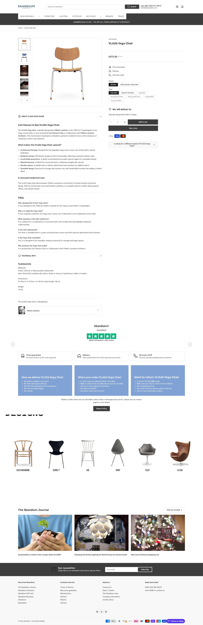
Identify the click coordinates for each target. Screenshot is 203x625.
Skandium (27, 621)
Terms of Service (67, 587)
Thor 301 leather (116, 101)
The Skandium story (110, 593)
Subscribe (145, 569)
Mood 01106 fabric (134, 97)
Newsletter (22, 603)
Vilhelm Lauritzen (33, 311)
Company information (111, 597)
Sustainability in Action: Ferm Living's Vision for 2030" (39, 555)
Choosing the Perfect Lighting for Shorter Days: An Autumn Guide (100, 555)
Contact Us (107, 587)
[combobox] (92, 6)
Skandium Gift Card (25, 593)
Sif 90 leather (149, 97)
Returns (63, 600)
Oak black (142, 93)
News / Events (108, 590)
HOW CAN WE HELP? (153, 587)
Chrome (113, 84)
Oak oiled (114, 93)
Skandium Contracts (26, 590)
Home (20, 28)
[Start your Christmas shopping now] (158, 533)
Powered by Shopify (38, 621)
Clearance (22, 600)
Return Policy (101, 409)
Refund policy (65, 593)
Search (133, 7)
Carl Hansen (113, 39)
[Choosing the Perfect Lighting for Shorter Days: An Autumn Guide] (101, 533)
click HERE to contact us (155, 590)
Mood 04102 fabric (117, 97)
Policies (63, 603)
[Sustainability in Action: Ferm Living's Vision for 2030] (45, 533)
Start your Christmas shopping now (145, 555)
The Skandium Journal (27, 587)
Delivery (63, 597)
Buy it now (133, 128)
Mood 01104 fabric (127, 93)
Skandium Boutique (25, 597)
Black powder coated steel (129, 84)
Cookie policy (108, 600)
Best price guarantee (68, 590)
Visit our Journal (173, 510)
